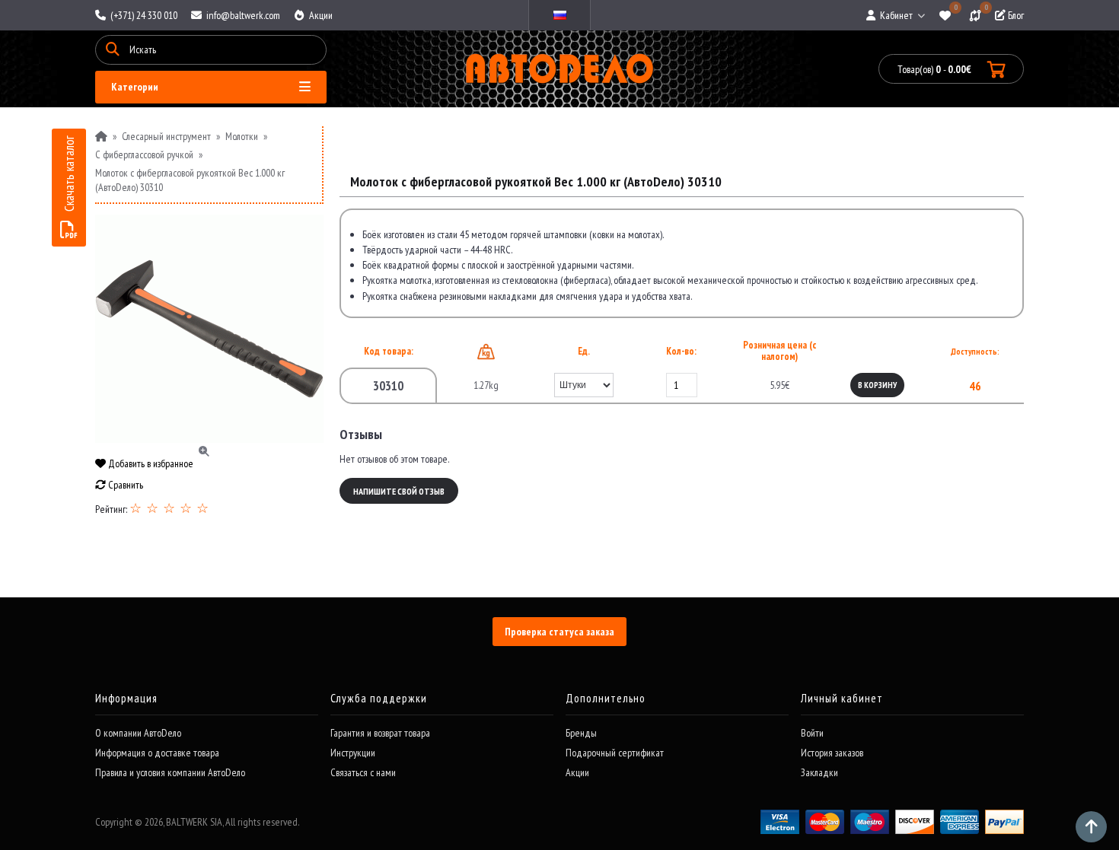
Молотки (241, 136)
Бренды (581, 733)
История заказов (832, 752)
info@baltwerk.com (242, 15)
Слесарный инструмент (166, 136)
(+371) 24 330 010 (142, 15)
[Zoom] (209, 329)
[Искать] (112, 50)
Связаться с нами (363, 772)
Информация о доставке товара (157, 752)
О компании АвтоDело (138, 733)
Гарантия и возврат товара (380, 733)
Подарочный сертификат (615, 752)
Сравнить (124, 485)
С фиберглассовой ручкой (144, 154)
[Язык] (559, 15)
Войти (812, 733)
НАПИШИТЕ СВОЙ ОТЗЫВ (399, 491)
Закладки (819, 772)
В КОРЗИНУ (877, 385)
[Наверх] (1091, 826)
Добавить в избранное (149, 463)
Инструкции (352, 752)
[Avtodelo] (560, 68)
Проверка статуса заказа (559, 631)
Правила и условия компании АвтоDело (170, 772)
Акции (320, 15)
